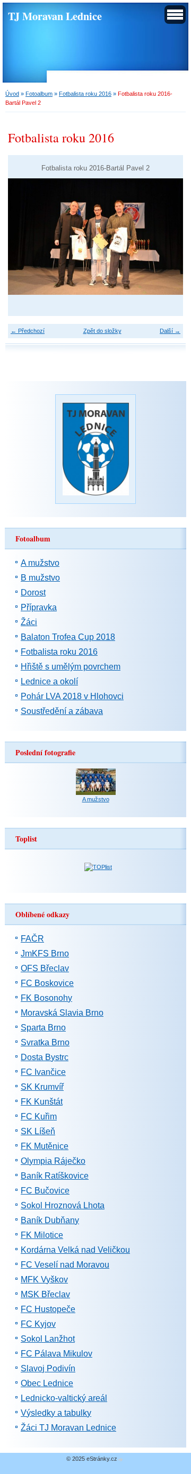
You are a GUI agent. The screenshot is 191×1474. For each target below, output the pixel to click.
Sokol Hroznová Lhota (63, 1205)
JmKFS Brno (45, 953)
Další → (170, 331)
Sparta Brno (43, 1027)
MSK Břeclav (45, 1294)
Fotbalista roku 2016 (85, 94)
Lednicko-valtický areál (64, 1398)
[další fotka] (166, 236)
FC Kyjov (38, 1323)
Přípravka (39, 607)
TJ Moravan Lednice (55, 16)
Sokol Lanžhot (48, 1338)
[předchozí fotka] (25, 236)
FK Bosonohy (46, 997)
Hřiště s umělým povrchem (70, 666)
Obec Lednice (47, 1383)
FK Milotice (42, 1235)
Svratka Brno (45, 1042)
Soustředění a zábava (62, 711)
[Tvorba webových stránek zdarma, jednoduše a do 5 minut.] (121, 1459)
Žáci (29, 622)
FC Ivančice (43, 1072)
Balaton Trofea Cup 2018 (68, 636)
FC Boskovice (47, 983)
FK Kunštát (42, 1101)
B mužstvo (40, 577)
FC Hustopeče (48, 1309)
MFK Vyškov (44, 1279)
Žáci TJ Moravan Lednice (68, 1427)
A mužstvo (40, 562)
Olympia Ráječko (53, 1160)
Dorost (33, 592)
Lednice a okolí (49, 681)
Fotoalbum (39, 94)
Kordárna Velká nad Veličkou (75, 1249)
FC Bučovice (45, 1190)
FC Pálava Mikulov (56, 1353)
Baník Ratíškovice (55, 1175)
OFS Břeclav (45, 968)
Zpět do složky (102, 331)
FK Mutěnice (44, 1146)
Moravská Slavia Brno (62, 1012)
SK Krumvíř (42, 1086)
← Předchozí (28, 331)
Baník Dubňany (50, 1220)
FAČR (32, 938)
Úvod (12, 94)
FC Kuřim (39, 1116)
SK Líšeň (38, 1131)
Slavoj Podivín (48, 1368)
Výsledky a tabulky (56, 1412)
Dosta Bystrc (44, 1057)
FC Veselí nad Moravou (65, 1264)
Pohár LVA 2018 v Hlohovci (72, 696)
